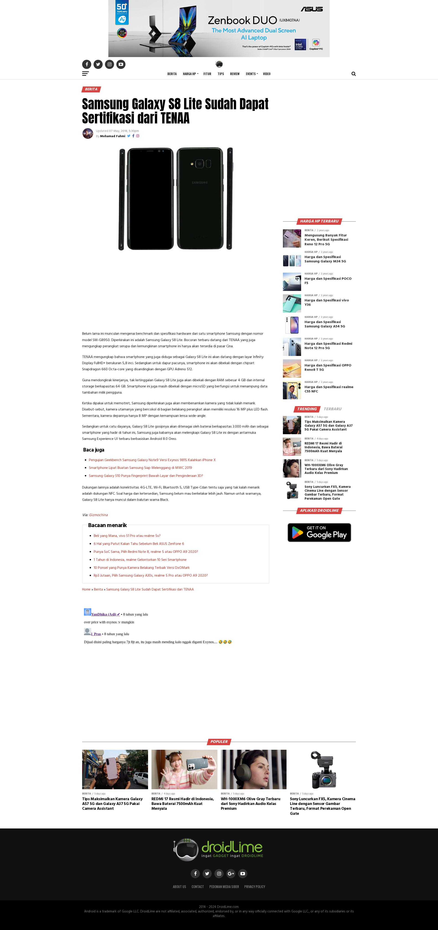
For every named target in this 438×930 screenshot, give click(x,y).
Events (251, 73)
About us (179, 886)
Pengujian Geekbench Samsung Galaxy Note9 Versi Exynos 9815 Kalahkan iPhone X (152, 460)
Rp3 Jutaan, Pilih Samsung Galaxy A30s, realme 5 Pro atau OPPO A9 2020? (151, 576)
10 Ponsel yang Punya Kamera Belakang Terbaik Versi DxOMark (142, 568)
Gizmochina (98, 515)
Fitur (207, 73)
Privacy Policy (254, 886)
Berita (172, 73)
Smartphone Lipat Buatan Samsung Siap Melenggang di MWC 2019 (140, 468)
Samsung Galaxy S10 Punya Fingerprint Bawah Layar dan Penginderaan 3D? (146, 476)
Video (267, 73)
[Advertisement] (175, 292)
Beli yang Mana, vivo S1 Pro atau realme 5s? (127, 536)
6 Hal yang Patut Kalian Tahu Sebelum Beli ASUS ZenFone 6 (139, 544)
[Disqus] (175, 663)
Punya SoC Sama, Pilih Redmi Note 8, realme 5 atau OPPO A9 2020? (146, 552)
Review (235, 73)
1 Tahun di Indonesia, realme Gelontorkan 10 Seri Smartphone (140, 560)
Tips (221, 73)
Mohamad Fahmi (112, 136)
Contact (198, 886)
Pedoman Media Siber (224, 886)
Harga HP (189, 73)
